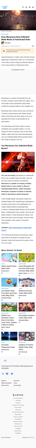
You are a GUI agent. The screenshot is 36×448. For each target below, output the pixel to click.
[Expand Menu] (29, 7)
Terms (15, 383)
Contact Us (16, 380)
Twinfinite (18, 400)
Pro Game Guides (18, 398)
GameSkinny (18, 419)
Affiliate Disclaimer (6, 383)
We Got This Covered (18, 412)
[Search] (23, 7)
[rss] (3, 373)
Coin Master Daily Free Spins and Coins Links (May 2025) (9, 293)
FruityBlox (18, 428)
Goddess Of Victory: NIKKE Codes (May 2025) (26, 347)
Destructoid (18, 414)
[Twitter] (12, 373)
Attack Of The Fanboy (18, 405)
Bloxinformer (18, 431)
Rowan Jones (5, 271)
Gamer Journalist (18, 417)
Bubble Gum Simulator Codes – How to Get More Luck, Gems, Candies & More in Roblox (9, 320)
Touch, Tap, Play (18, 426)
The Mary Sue (18, 424)
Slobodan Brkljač (6, 298)
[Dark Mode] (26, 7)
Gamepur (18, 402)
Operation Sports (18, 421)
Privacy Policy (17, 385)
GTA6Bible (18, 433)
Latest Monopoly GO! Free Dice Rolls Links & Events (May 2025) (26, 268)
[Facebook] (7, 373)
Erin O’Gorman (23, 352)
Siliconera (18, 409)
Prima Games (18, 407)
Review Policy (5, 385)
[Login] (33, 7)
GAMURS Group (31, 437)
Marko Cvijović (23, 273)
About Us (3, 380)
